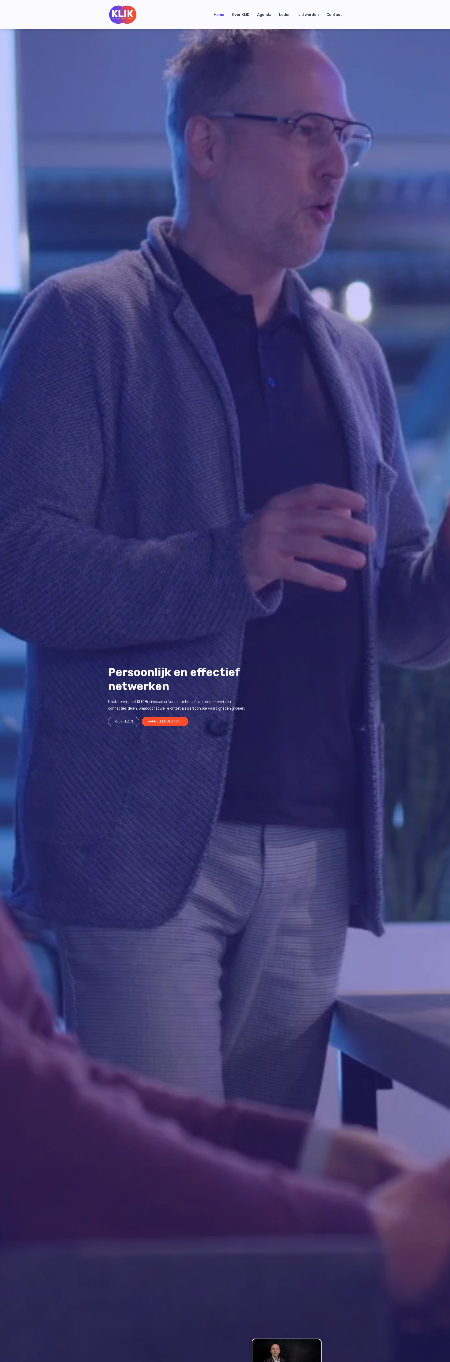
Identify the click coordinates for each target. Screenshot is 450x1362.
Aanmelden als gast (165, 721)
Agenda (264, 14)
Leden (285, 14)
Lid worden (308, 14)
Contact (334, 14)
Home (219, 14)
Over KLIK (240, 14)
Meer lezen (123, 721)
